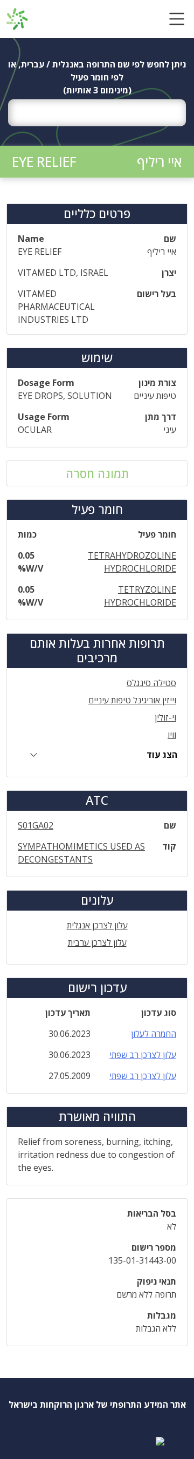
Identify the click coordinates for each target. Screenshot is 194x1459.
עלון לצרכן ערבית (97, 942)
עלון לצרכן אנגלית (97, 925)
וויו (172, 735)
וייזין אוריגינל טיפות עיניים (132, 700)
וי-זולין (165, 717)
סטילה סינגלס (151, 683)
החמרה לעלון (153, 1034)
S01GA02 (35, 825)
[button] (177, 19)
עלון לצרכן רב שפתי (142, 1055)
